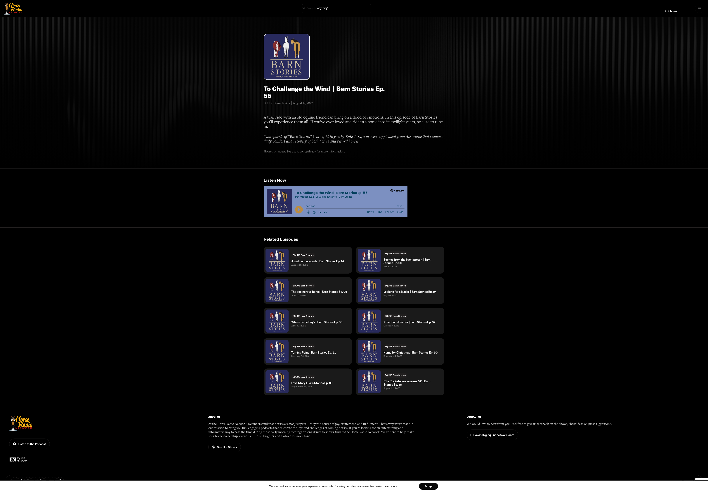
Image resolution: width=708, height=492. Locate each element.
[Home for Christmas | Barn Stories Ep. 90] (369, 351)
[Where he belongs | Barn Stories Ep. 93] (277, 321)
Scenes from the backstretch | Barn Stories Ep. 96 (407, 261)
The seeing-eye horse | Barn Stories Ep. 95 (319, 291)
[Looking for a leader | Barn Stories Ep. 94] (369, 290)
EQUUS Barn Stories (303, 255)
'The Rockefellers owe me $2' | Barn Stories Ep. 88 (407, 383)
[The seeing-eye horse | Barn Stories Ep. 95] (277, 290)
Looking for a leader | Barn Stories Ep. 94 (410, 291)
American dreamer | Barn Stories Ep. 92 (409, 322)
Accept (428, 486)
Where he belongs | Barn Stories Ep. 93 (316, 322)
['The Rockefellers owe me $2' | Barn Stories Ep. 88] (369, 381)
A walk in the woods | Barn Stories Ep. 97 (317, 261)
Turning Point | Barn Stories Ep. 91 (313, 352)
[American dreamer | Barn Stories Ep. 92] (369, 321)
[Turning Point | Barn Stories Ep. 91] (277, 351)
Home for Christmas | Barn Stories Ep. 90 (411, 352)
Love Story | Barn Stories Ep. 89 (312, 383)
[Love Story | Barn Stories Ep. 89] (277, 381)
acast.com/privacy (304, 151)
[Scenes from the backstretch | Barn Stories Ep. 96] (369, 260)
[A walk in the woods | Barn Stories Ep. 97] (277, 260)
